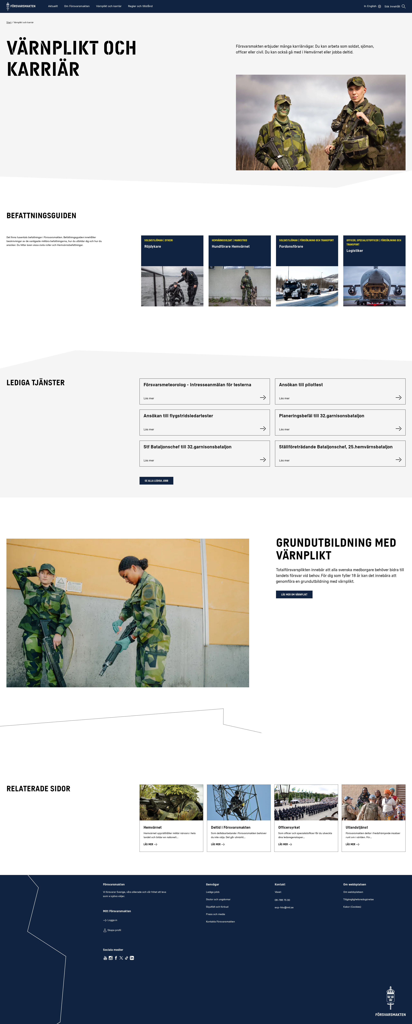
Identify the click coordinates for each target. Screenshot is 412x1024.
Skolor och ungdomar (218, 899)
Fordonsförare (291, 247)
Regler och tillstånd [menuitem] (140, 6)
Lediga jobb (213, 892)
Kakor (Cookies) (352, 907)
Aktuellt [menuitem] (53, 6)
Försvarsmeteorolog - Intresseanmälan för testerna (197, 385)
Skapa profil (114, 930)
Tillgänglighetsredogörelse (358, 899)
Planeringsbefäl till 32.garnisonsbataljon (321, 416)
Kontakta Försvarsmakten (220, 922)
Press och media (215, 914)
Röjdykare (152, 247)
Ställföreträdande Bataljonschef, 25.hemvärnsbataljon (336, 447)
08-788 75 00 (282, 900)
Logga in (112, 920)
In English (370, 6)
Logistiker (354, 251)
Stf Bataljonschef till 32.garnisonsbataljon (188, 447)
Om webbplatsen (353, 892)
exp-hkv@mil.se (284, 907)
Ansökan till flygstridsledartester (178, 416)
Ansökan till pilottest (301, 385)
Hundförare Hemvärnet (231, 247)
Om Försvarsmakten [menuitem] (77, 6)
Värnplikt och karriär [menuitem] (109, 6)
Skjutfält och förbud (217, 907)
